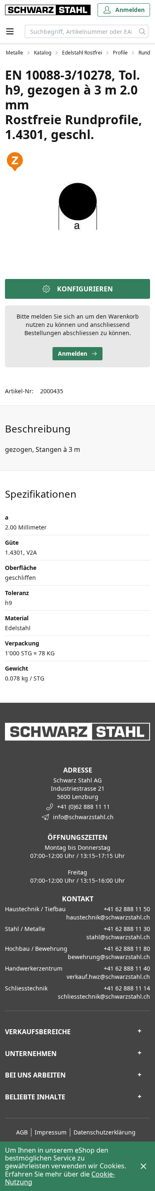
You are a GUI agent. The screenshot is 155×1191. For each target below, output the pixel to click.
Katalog (42, 53)
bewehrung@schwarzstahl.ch (109, 957)
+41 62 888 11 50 (127, 909)
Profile (120, 53)
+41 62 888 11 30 (127, 929)
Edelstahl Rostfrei (82, 53)
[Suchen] (142, 31)
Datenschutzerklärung (105, 1132)
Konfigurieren (85, 288)
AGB (22, 1132)
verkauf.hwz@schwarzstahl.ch (108, 977)
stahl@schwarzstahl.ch (118, 937)
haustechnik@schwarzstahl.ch (108, 917)
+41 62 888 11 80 (127, 948)
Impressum (51, 1132)
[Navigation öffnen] (10, 31)
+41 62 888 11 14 (127, 988)
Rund (144, 53)
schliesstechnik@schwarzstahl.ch (104, 996)
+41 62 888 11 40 (127, 968)
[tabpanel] (77, 206)
